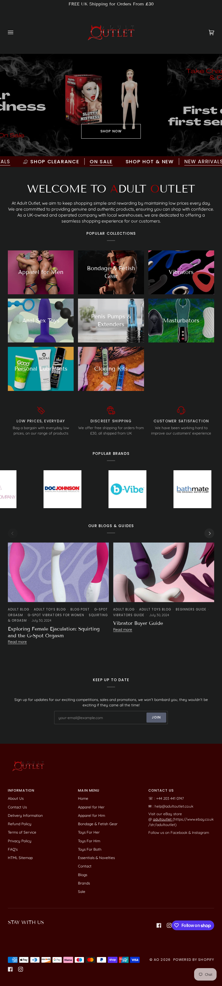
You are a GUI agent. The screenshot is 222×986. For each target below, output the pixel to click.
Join (156, 717)
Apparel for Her (91, 807)
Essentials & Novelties (96, 857)
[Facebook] (158, 925)
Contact (85, 866)
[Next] (209, 533)
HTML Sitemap (20, 857)
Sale (81, 891)
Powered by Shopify (193, 959)
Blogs (82, 874)
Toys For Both (90, 849)
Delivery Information (25, 815)
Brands (84, 883)
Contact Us (17, 807)
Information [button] (21, 790)
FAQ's (13, 849)
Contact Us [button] (161, 790)
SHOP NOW (111, 131)
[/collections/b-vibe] (95, 489)
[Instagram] (169, 925)
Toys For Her (89, 832)
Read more (17, 641)
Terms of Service (22, 832)
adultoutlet (163, 819)
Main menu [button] (88, 790)
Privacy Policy (19, 840)
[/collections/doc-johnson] (30, 489)
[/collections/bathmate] (160, 489)
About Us (16, 798)
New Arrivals (179, 161)
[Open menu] (16, 32)
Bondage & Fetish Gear (97, 823)
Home (83, 798)
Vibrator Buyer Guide (138, 623)
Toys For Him (89, 840)
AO (156, 959)
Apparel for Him (91, 815)
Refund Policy (19, 823)
